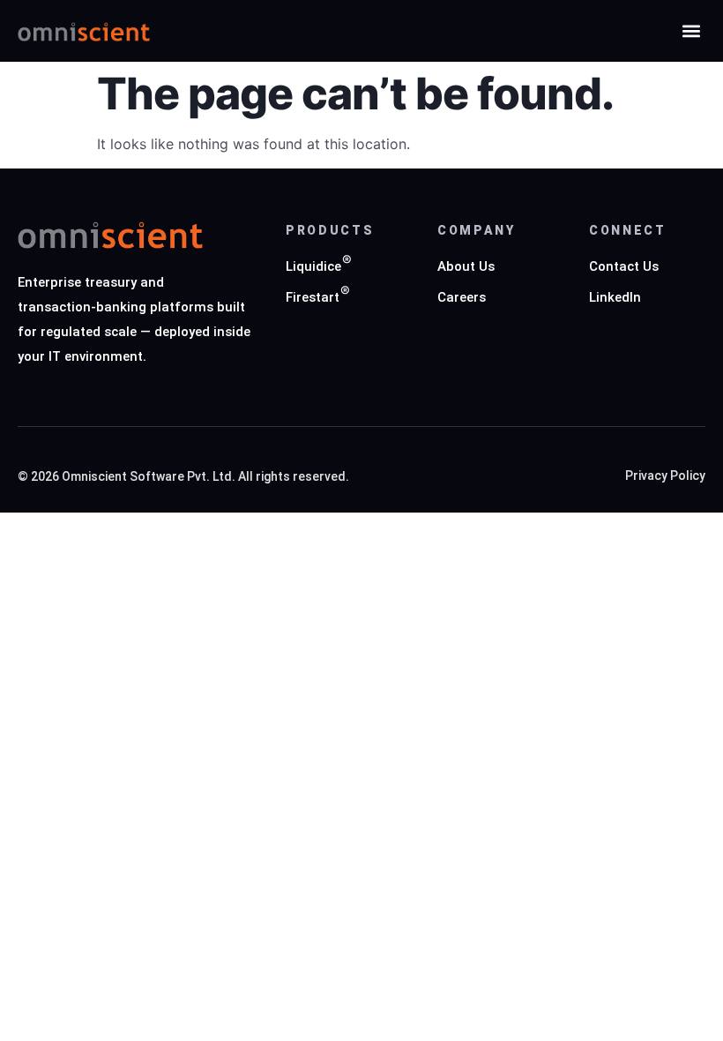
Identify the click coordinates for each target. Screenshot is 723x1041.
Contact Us (624, 266)
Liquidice (313, 266)
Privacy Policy (665, 476)
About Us (466, 266)
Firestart (312, 297)
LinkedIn (615, 297)
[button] (690, 31)
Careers (461, 297)
